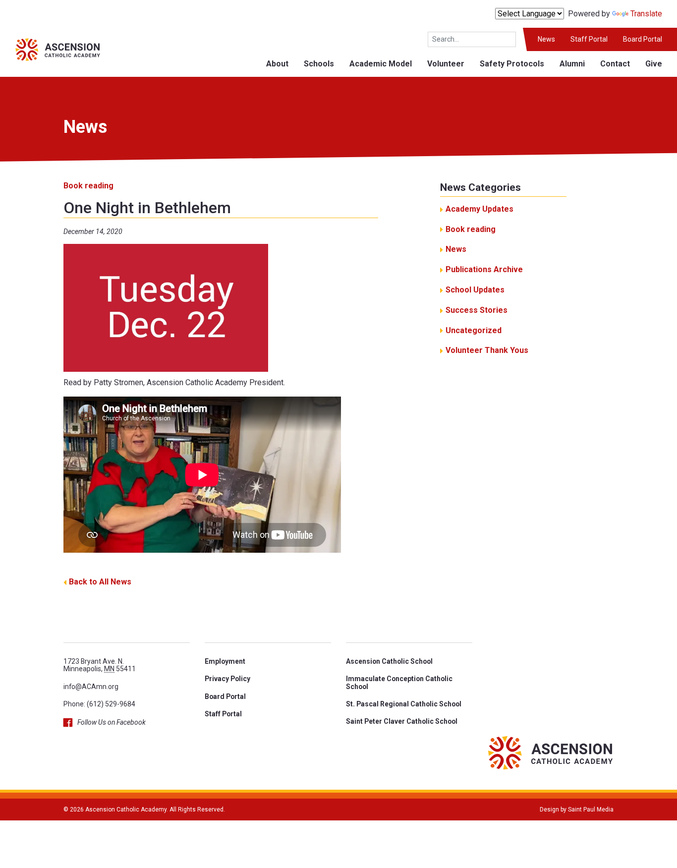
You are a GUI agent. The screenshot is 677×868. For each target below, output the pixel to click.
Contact (615, 63)
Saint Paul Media (591, 809)
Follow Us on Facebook (111, 722)
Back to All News (100, 581)
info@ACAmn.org (90, 687)
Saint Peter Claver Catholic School (401, 721)
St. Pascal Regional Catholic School (403, 704)
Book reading (88, 185)
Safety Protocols (512, 63)
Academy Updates (479, 209)
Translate (646, 13)
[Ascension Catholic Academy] (50, 49)
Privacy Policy (227, 679)
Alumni (572, 63)
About (277, 63)
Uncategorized (474, 330)
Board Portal (642, 39)
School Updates (475, 289)
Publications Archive (484, 269)
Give (653, 63)
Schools (319, 63)
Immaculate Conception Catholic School (399, 682)
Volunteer (445, 63)
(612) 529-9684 (111, 704)
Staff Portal (589, 39)
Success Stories (477, 310)
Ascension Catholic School (389, 661)
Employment (225, 661)
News (546, 39)
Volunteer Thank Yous (487, 350)
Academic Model (380, 63)
